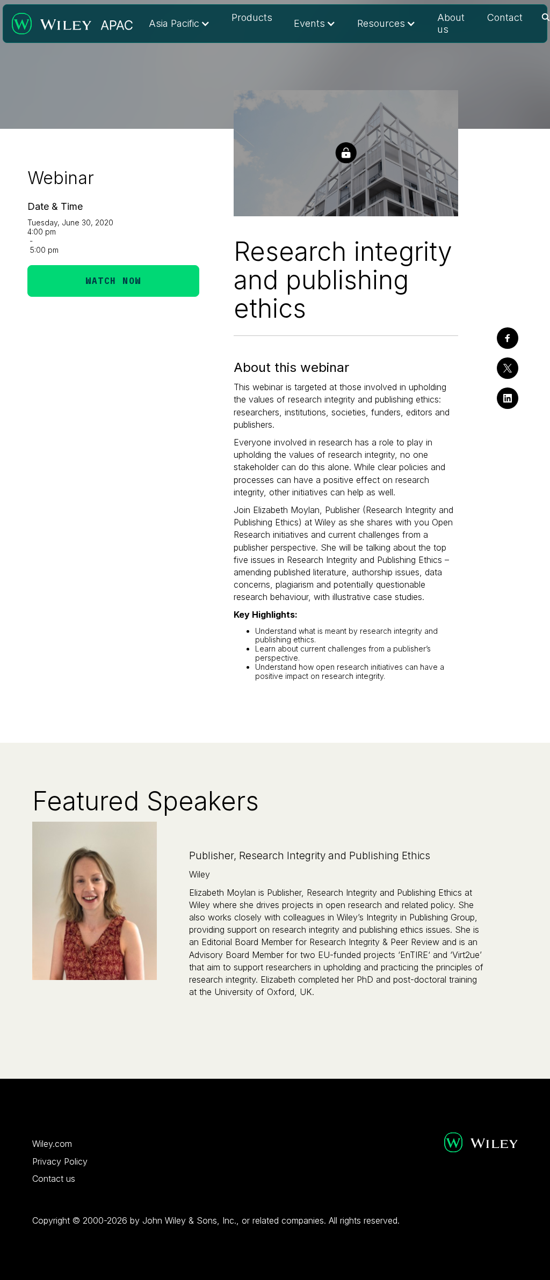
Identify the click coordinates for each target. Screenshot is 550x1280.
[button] (179, 23)
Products (251, 17)
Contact (505, 17)
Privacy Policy (60, 1161)
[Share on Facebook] (507, 338)
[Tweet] (507, 368)
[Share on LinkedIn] (507, 398)
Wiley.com (52, 1143)
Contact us (53, 1178)
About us (451, 23)
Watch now (113, 280)
